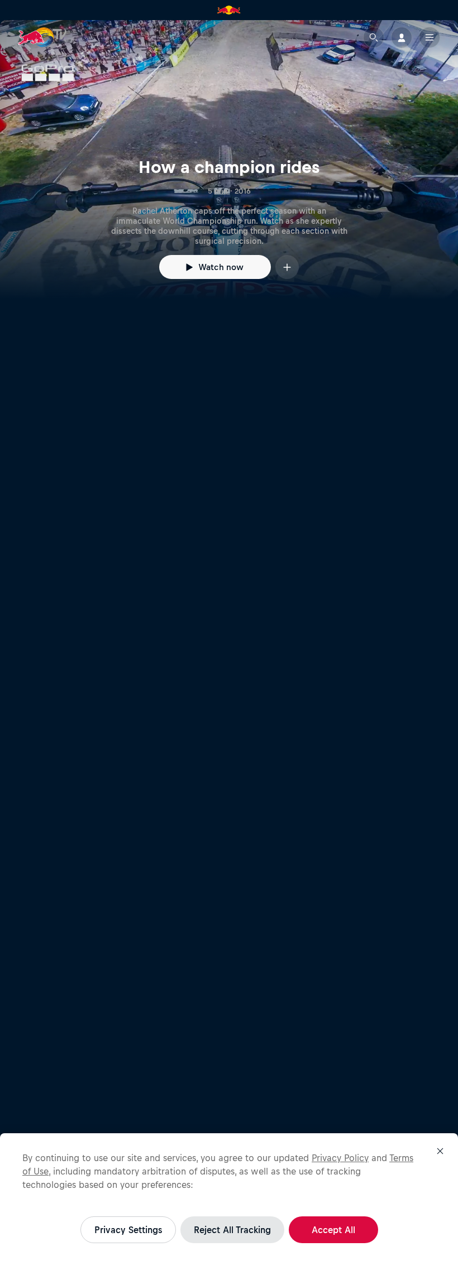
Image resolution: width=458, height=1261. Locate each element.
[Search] (373, 37)
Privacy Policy (340, 1158)
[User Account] (401, 37)
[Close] (440, 1151)
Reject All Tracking (232, 1230)
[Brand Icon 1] (229, 10)
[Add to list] (287, 267)
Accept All (333, 1230)
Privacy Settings (128, 1230)
